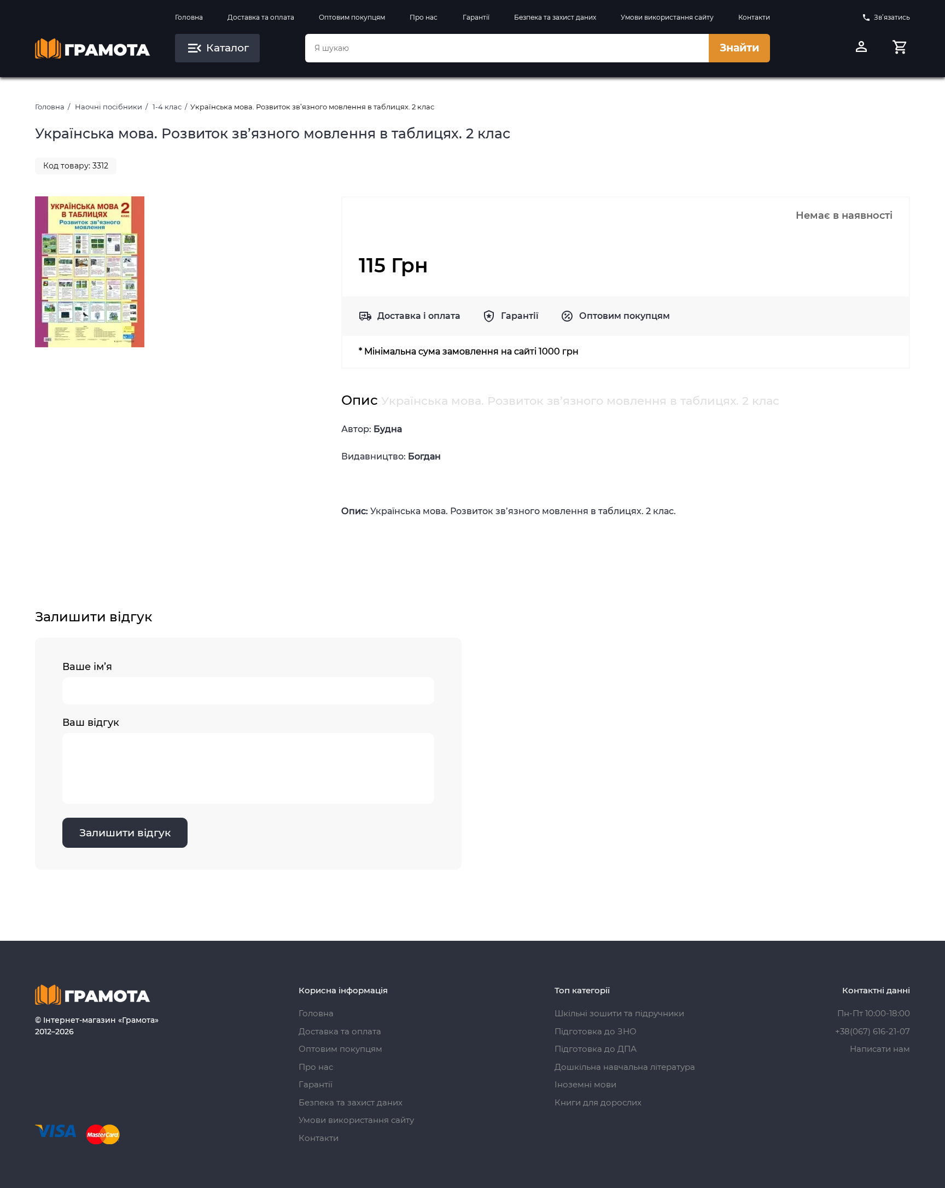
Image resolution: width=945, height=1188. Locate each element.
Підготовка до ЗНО (596, 1031)
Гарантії (476, 17)
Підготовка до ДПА (596, 1049)
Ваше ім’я (87, 667)
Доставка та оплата (261, 17)
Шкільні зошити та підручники (619, 1013)
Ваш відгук (90, 723)
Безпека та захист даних (555, 17)
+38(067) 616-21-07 (872, 1031)
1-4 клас (167, 106)
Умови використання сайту (667, 17)
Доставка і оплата (418, 316)
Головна (189, 17)
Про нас (424, 17)
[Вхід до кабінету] (861, 48)
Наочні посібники (108, 106)
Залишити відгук (125, 832)
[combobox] (507, 48)
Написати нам (880, 1049)
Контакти (754, 17)
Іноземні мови (585, 1084)
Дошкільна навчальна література (625, 1067)
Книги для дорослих (598, 1102)
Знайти (739, 48)
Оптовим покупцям (352, 17)
